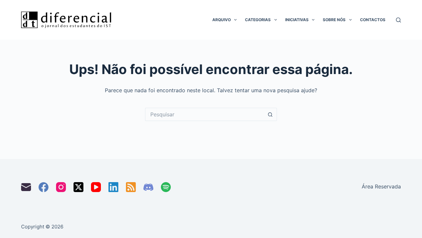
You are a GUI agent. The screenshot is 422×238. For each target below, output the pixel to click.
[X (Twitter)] (78, 187)
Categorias (258, 19)
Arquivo (221, 19)
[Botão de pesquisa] (270, 114)
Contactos (372, 19)
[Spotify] (166, 187)
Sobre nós (334, 19)
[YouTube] (96, 187)
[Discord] (148, 187)
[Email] (26, 187)
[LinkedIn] (113, 187)
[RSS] (131, 187)
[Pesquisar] (398, 20)
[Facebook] (43, 187)
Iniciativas (297, 19)
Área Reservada (381, 186)
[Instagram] (61, 187)
